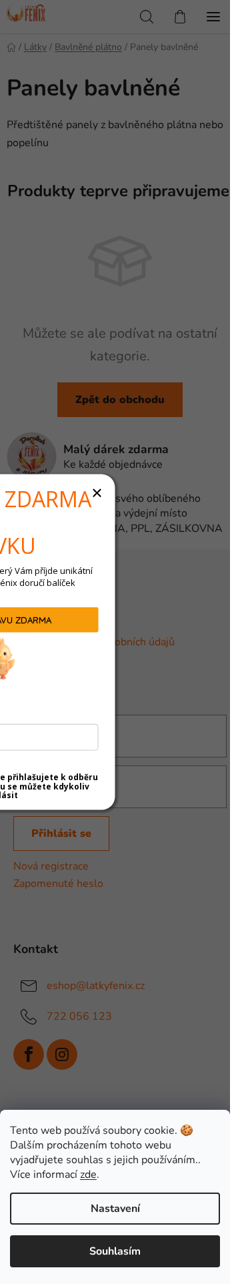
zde (88, 1174)
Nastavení (115, 1208)
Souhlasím (115, 1251)
